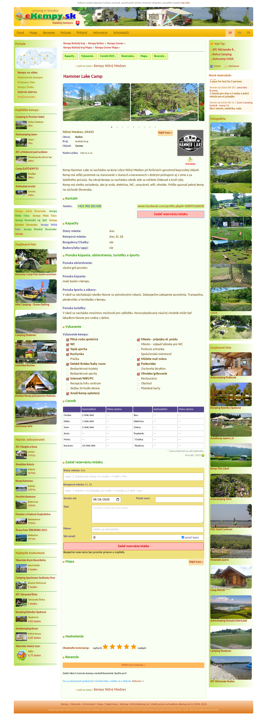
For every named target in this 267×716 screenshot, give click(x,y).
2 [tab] (117, 127)
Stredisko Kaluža (25, 464)
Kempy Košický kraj (74, 43)
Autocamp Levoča (25, 186)
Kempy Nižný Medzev (110, 66)
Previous (65, 104)
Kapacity (69, 56)
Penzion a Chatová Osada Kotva (33, 514)
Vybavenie (87, 56)
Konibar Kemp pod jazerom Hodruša (35, 396)
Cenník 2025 (107, 56)
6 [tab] (139, 127)
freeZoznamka (26, 97)
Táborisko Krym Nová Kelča (31, 560)
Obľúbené (233, 66)
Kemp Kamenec (24, 481)
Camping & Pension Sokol (30, 117)
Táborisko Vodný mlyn (28, 646)
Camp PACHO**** (220, 590)
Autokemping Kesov (27, 628)
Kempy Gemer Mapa (106, 47)
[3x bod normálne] (119, 647)
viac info (185, 3)
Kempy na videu (28, 72)
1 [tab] (112, 127)
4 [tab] (128, 127)
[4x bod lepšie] (127, 647)
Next (202, 104)
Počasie (66, 33)
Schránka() (121, 33)
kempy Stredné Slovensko (36, 222)
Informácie (100, 33)
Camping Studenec (25, 335)
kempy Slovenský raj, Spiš (31, 220)
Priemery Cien (26, 82)
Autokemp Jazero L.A (222, 438)
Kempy (65, 704)
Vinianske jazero (219, 560)
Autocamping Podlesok (223, 377)
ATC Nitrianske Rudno (222, 681)
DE (248, 32)
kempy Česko (26, 87)
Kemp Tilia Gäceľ (219, 468)
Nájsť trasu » (165, 133)
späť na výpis (84, 66)
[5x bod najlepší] (134, 647)
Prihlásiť (82, 33)
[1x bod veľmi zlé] (105, 647)
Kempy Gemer (115, 43)
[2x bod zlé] (112, 647)
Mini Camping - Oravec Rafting (32, 304)
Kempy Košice (96, 43)
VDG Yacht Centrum (221, 529)
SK (230, 33)
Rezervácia (128, 56)
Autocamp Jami (23, 426)
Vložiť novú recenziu (133, 665)
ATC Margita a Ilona (26, 447)
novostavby (126, 710)
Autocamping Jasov (26, 134)
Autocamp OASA (223, 59)
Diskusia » (137, 681)
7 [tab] (144, 127)
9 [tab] (155, 127)
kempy (19, 234)
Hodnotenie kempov (30, 77)
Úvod (20, 33)
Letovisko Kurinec (25, 365)
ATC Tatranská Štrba (26, 594)
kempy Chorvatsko (173, 710)
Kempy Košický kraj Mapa (77, 47)
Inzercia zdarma (27, 92)
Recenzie (159, 56)
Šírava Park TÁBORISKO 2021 (31, 530)
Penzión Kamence (26, 497)
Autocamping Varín (221, 499)
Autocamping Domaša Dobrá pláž (228, 620)
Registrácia (111, 704)
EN (239, 32)
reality (68, 710)
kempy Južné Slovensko (30, 211)
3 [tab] (122, 127)
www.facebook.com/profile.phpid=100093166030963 (173, 206)
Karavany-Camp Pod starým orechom (35, 274)
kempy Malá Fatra (45, 216)
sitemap (124, 704)
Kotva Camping (222, 54)
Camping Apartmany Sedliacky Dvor (35, 578)
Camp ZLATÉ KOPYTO (27, 169)
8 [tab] (150, 127)
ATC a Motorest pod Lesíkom (31, 152)
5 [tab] (133, 127)
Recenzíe (49, 33)
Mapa (33, 33)
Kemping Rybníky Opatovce (31, 612)
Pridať (217, 66)
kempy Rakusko (212, 710)
